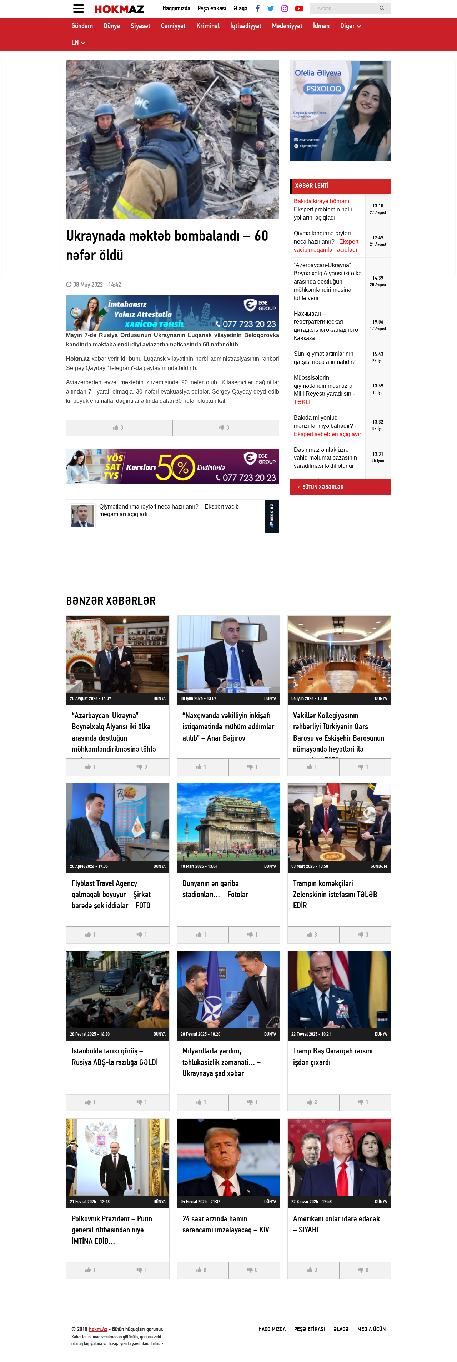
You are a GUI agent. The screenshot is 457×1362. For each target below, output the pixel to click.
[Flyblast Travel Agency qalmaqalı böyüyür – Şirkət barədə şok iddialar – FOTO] (117, 822)
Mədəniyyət (287, 26)
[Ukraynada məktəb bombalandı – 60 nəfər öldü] (172, 139)
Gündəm (82, 26)
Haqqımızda (176, 8)
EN (75, 42)
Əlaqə (240, 8)
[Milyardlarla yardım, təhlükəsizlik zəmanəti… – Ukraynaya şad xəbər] (228, 989)
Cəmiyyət (173, 26)
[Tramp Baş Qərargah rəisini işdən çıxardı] (339, 989)
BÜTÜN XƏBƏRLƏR (322, 487)
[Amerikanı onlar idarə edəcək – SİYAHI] (339, 1157)
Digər (347, 26)
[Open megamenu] (78, 9)
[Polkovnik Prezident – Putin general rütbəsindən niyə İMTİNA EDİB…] (117, 1157)
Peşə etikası (211, 8)
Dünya (112, 26)
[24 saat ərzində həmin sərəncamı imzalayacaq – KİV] (228, 1157)
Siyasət (140, 26)
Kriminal (208, 26)
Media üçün (371, 1329)
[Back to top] (437, 1342)
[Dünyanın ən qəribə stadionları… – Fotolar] (228, 822)
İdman (321, 26)
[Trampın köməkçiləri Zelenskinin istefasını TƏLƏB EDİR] (339, 822)
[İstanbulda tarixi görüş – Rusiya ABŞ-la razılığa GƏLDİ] (117, 989)
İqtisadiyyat (245, 26)
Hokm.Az (98, 1329)
